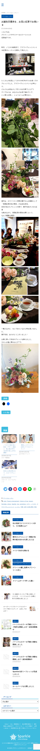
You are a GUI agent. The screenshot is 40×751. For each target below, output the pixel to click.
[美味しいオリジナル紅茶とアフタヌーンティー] (27, 438)
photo (9, 504)
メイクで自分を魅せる (21, 550)
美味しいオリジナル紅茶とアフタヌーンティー (27, 447)
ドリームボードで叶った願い (23, 581)
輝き (35, 507)
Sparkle (14, 504)
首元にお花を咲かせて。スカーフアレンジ (9, 473)
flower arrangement (13, 501)
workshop (23, 504)
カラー (28, 504)
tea (18, 504)
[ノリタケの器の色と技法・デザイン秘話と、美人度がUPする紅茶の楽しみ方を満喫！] (9, 438)
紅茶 (25, 507)
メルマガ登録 (28, 726)
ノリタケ (33, 504)
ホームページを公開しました (23, 686)
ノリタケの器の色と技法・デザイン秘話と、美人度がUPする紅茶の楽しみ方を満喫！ (9, 448)
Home (6, 724)
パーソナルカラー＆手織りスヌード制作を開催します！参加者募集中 (25, 627)
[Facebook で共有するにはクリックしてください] (8, 403)
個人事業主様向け (27, 724)
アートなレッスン (8, 498)
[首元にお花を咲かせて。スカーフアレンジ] (9, 464)
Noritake (4, 504)
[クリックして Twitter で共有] (3, 403)
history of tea (24, 501)
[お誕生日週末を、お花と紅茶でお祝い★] (20, 489)
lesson (31, 501)
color (4, 501)
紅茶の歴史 (30, 507)
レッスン (17, 507)
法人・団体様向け (15, 724)
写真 (22, 507)
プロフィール (18, 726)
